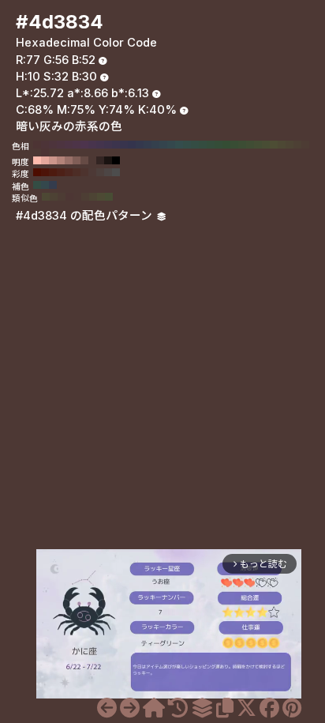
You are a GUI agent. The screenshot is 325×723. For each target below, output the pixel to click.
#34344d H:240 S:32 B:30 (132, 145)
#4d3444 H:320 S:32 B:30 (69, 145)
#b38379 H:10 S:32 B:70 (61, 160)
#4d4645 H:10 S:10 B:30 (108, 172)
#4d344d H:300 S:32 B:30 (84, 145)
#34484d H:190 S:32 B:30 (171, 145)
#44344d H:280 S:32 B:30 (100, 145)
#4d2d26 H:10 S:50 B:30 (76, 172)
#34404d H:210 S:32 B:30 (155, 145)
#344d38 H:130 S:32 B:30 (218, 145)
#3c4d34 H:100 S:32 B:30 (242, 145)
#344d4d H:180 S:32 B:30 (179, 145)
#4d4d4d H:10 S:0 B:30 (116, 172)
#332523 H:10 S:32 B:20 (100, 160)
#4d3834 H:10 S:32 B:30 (37, 152)
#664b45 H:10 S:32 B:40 (84, 160)
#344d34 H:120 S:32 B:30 (226, 145)
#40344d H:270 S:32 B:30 (108, 145)
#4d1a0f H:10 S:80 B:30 (53, 172)
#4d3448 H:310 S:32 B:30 (76, 145)
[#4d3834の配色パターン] (202, 708)
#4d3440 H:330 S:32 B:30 (61, 145)
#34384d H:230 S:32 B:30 (140, 145)
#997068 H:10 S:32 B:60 (69, 160)
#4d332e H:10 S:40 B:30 (84, 172)
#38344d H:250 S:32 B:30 (124, 145)
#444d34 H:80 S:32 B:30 (258, 145)
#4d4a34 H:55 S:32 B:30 (101, 197)
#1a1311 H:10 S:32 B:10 (108, 160)
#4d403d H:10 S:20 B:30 (100, 172)
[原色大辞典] (154, 708)
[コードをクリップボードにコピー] (224, 708)
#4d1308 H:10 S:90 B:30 (45, 172)
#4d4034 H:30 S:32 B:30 (297, 145)
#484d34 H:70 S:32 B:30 (266, 145)
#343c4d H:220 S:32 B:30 (147, 145)
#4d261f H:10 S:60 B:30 (69, 172)
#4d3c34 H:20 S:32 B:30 (305, 145)
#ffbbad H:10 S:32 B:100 (37, 160)
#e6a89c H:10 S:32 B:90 (45, 160)
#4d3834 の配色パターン (85, 216)
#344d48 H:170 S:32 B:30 (187, 145)
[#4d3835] (130, 708)
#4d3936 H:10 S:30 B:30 (92, 172)
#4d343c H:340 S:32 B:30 (53, 145)
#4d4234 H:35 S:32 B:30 (54, 197)
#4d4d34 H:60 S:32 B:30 (274, 145)
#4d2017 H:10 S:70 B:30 (61, 172)
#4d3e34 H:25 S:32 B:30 (85, 197)
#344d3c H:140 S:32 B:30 (211, 145)
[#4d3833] (107, 708)
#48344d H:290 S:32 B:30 (92, 145)
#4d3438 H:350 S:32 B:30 (45, 145)
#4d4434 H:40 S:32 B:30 (289, 145)
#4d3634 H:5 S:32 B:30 (69, 197)
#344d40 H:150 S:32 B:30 (203, 145)
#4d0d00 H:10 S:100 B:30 (37, 172)
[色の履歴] (178, 708)
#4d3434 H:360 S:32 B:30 (37, 145)
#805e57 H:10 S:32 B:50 (76, 160)
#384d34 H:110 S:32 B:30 (234, 145)
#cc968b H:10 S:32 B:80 (53, 160)
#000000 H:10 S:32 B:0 (116, 160)
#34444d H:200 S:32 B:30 (163, 145)
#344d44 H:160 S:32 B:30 (195, 145)
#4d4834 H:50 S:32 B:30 (282, 145)
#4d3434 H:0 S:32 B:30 (45, 152)
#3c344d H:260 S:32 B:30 (116, 145)
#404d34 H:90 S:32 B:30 (250, 145)
